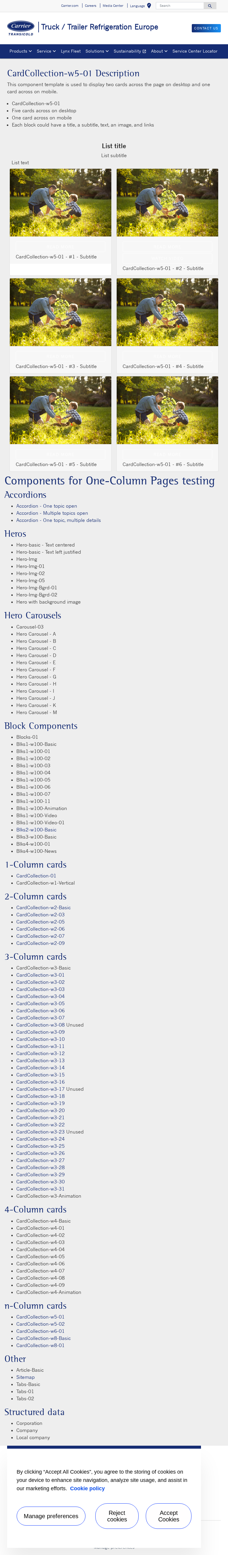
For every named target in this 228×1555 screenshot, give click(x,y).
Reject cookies (117, 1516)
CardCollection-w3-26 (40, 1153)
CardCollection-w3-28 (40, 1167)
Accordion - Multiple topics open (52, 513)
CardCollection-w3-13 (40, 1060)
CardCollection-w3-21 (40, 1117)
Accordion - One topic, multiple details (58, 520)
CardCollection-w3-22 (40, 1125)
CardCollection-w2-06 (40, 929)
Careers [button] (90, 6)
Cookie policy (87, 1488)
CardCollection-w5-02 (40, 1324)
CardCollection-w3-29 (40, 1174)
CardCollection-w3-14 (40, 1068)
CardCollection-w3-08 (40, 1025)
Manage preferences (51, 1516)
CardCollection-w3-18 (40, 1096)
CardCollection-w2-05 (40, 922)
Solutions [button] (95, 50)
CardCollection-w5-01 (40, 1317)
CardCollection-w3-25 (40, 1146)
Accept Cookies (168, 1516)
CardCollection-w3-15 (40, 1075)
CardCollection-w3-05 (40, 1003)
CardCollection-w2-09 (40, 943)
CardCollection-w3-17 (40, 1089)
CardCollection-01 (36, 876)
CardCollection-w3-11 (40, 1046)
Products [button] (18, 50)
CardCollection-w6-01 (40, 1331)
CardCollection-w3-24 (40, 1139)
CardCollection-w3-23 (40, 1132)
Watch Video (167, 258)
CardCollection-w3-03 (40, 989)
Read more (60, 246)
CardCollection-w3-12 (40, 1053)
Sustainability (131, 51)
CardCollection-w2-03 (40, 915)
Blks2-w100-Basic (36, 830)
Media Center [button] (113, 6)
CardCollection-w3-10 (40, 1039)
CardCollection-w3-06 (40, 1010)
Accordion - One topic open (46, 506)
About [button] (157, 50)
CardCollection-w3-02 (40, 982)
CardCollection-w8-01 (40, 1345)
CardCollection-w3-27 (40, 1160)
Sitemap (25, 1377)
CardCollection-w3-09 (40, 1032)
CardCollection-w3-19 (40, 1103)
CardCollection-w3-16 (40, 1082)
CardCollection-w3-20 (40, 1110)
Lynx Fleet (71, 50)
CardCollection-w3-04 (40, 996)
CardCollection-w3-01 (40, 975)
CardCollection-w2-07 (40, 936)
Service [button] (44, 50)
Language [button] (141, 6)
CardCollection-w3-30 (40, 1182)
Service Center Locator (195, 50)
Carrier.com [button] (69, 6)
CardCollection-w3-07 (40, 1018)
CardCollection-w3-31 (40, 1189)
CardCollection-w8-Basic (43, 1338)
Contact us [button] (206, 28)
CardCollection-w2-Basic (43, 907)
